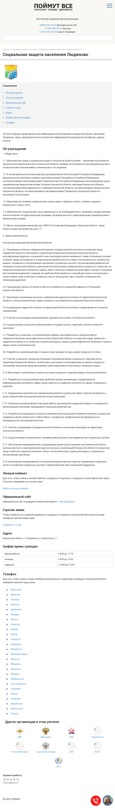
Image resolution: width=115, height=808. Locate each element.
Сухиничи (15, 688)
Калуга (14, 629)
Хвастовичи (17, 708)
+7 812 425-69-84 (48, 32)
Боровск (15, 604)
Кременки (16, 649)
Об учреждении (14, 92)
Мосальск (16, 669)
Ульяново (16, 698)
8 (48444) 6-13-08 (12, 525)
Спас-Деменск (18, 683)
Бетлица (15, 599)
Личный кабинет (14, 98)
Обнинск (15, 674)
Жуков (14, 619)
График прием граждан (18, 117)
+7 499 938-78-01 (53, 28)
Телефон (10, 122)
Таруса (14, 693)
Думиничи (16, 609)
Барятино (15, 594)
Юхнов (14, 713)
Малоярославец (19, 654)
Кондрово (16, 644)
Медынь (15, 659)
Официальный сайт (16, 102)
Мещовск (16, 664)
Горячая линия (13, 107)
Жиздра (15, 614)
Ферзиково (17, 703)
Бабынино (16, 589)
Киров (14, 634)
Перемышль (17, 679)
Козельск (16, 639)
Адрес (9, 112)
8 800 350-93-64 (47, 25)
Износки (15, 624)
